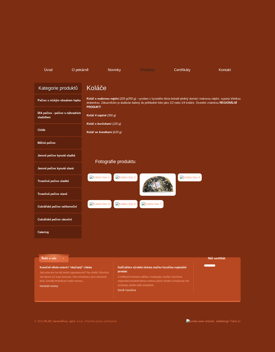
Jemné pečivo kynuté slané (56, 168)
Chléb (41, 130)
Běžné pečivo (46, 142)
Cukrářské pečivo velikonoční (57, 206)
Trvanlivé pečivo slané (52, 194)
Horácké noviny (49, 286)
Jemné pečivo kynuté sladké (56, 155)
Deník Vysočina (127, 290)
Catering (43, 232)
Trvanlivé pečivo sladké (53, 181)
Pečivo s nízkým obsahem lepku (59, 100)
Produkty (147, 70)
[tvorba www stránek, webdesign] (213, 321)
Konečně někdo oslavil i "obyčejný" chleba (66, 267)
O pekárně (80, 70)
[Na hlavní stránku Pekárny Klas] (69, 22)
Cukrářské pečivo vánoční (55, 219)
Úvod (48, 70)
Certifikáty (182, 70)
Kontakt (225, 70)
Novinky (114, 70)
